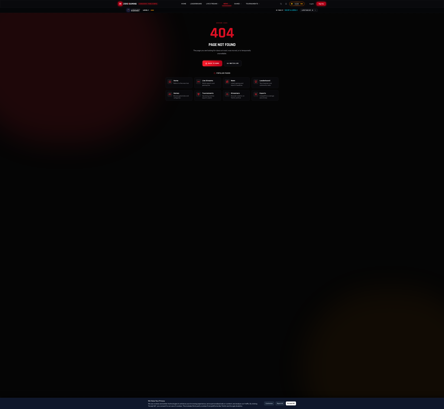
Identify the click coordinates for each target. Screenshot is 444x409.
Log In (312, 4)
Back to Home (213, 63)
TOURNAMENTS (252, 4)
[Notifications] (286, 3)
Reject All (280, 403)
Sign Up (321, 4)
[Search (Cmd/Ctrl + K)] (281, 3)
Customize (269, 403)
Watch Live (234, 63)
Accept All (291, 403)
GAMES (237, 4)
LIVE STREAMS (211, 4)
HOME (183, 4)
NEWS (226, 4)
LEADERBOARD (196, 4)
